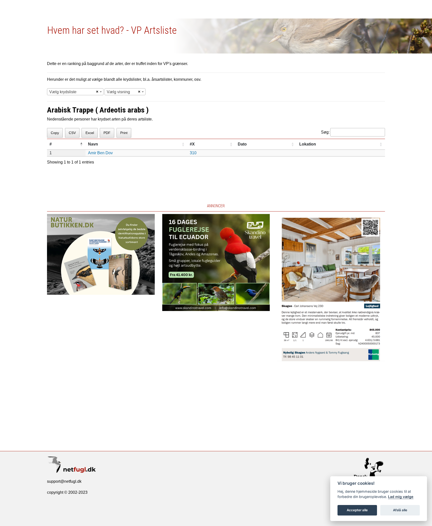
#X (192, 144)
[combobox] (75, 91)
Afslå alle (400, 510)
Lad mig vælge (401, 496)
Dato (242, 144)
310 (193, 153)
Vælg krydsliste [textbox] (62, 92)
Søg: (325, 132)
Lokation (307, 144)
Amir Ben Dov (100, 153)
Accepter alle (357, 510)
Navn (93, 144)
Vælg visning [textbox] (118, 92)
